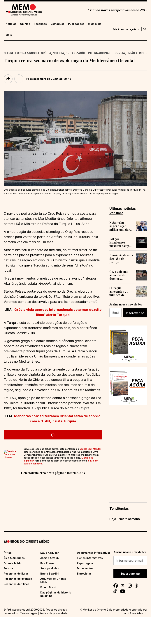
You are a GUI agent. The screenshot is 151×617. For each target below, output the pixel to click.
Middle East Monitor (90, 449)
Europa (8, 568)
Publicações (76, 23)
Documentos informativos (93, 552)
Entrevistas (84, 573)
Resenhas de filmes (16, 584)
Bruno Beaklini (49, 573)
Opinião (25, 23)
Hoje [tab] (112, 519)
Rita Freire (47, 563)
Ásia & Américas (14, 557)
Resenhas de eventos (18, 578)
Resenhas (40, 23)
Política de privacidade (54, 613)
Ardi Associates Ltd (135, 613)
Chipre (9, 53)
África (8, 552)
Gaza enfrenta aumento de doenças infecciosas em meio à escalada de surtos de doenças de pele (120, 275)
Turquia (119, 53)
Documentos (85, 568)
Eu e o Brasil (48, 587)
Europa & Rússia (27, 53)
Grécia (46, 53)
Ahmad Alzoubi (49, 557)
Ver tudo (116, 213)
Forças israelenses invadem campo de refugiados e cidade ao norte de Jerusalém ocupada (120, 242)
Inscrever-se (135, 313)
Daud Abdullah (49, 552)
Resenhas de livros (16, 573)
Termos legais (28, 613)
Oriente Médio (13, 563)
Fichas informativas (90, 557)
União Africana (138, 53)
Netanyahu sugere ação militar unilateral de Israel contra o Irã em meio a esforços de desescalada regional (120, 226)
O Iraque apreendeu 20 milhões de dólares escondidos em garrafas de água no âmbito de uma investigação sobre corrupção (121, 291)
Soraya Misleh (49, 568)
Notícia (58, 53)
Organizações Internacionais (88, 53)
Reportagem (85, 563)
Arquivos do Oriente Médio (53, 580)
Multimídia (94, 23)
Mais (9, 34)
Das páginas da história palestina (55, 594)
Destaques (57, 23)
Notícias (11, 23)
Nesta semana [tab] (129, 519)
